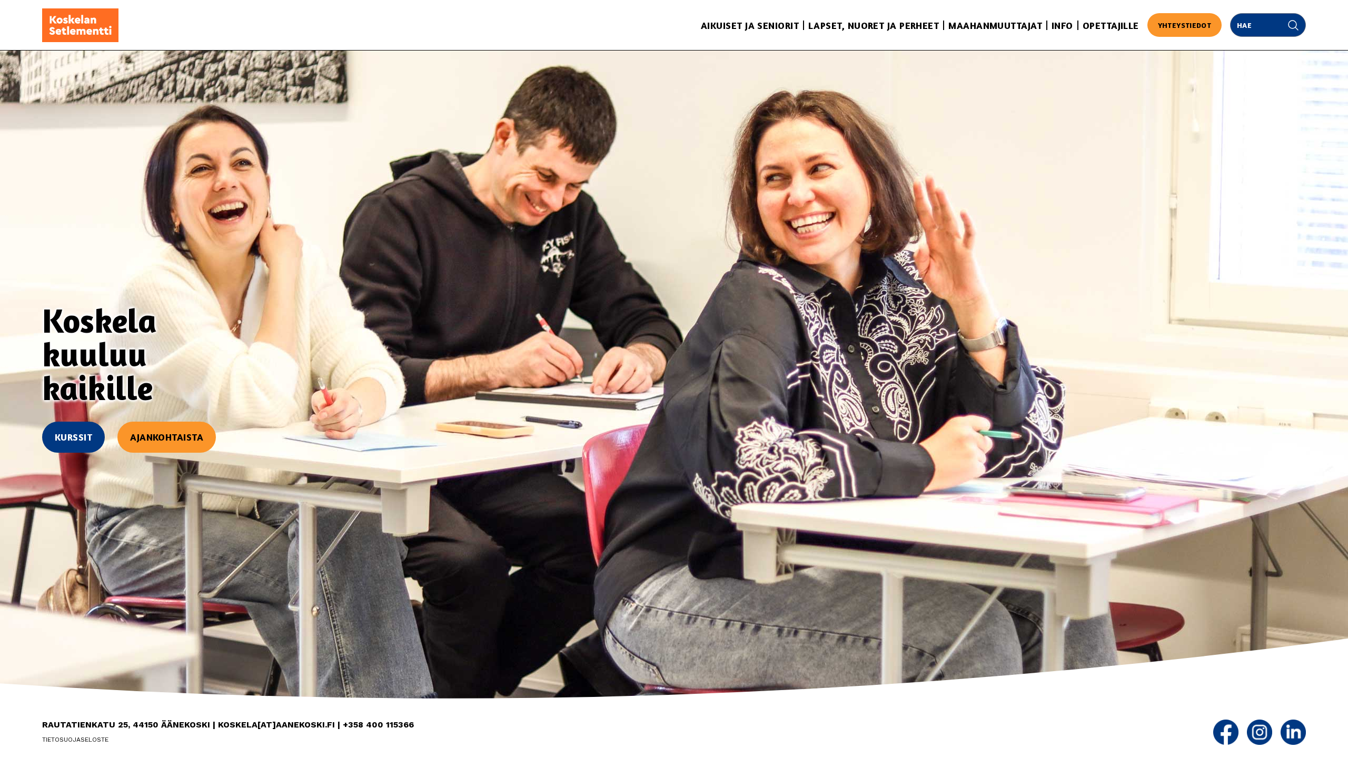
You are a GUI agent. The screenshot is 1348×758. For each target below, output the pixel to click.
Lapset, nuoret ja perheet (873, 25)
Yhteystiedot (1184, 25)
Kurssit (73, 437)
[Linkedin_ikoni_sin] (1293, 732)
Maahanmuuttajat (995, 25)
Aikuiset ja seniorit (750, 25)
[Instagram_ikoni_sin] (1259, 732)
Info (1062, 25)
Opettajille (1111, 25)
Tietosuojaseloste (75, 739)
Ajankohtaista (166, 437)
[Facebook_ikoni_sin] (1225, 732)
